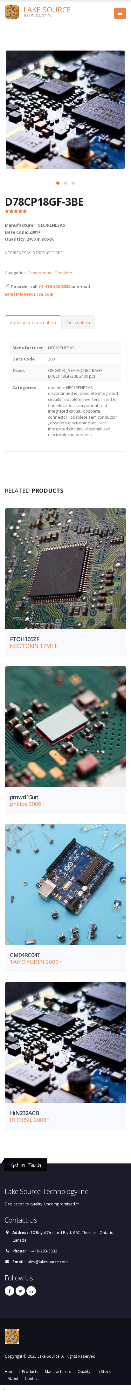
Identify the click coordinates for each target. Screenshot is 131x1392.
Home (10, 1371)
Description (78, 322)
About (13, 1378)
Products (30, 1371)
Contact (32, 1378)
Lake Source (47, 9)
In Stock (104, 1371)
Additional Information (33, 322)
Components (40, 273)
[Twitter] (20, 1291)
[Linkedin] (31, 1291)
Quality (84, 1371)
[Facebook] (9, 1291)
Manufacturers (58, 1371)
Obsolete (63, 273)
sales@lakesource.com (29, 294)
